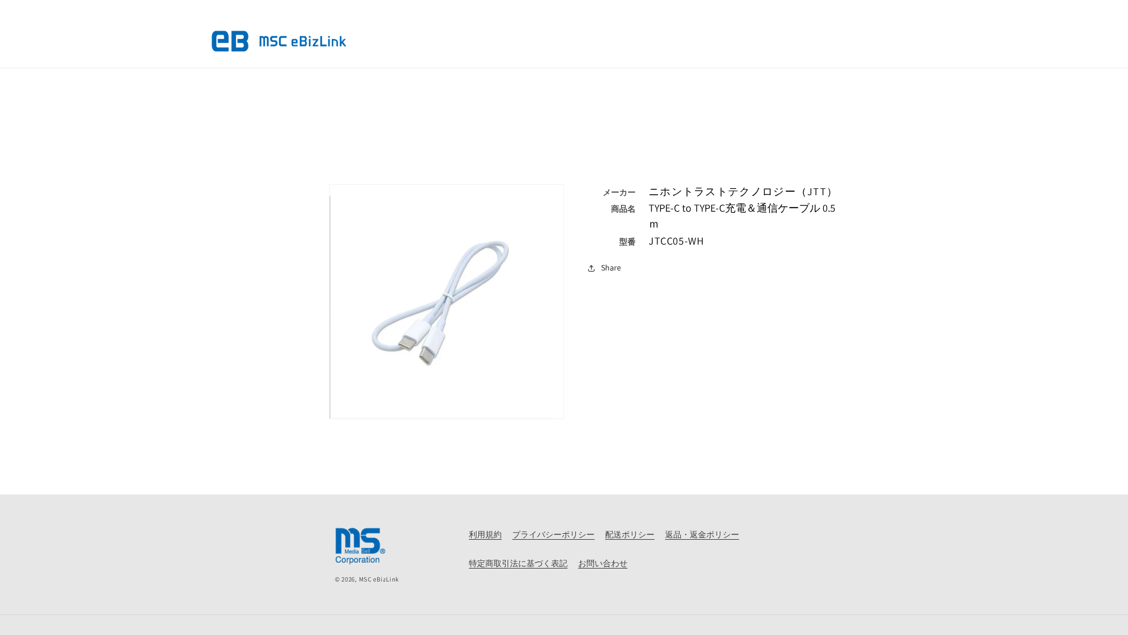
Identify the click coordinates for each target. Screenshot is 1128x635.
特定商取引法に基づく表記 (518, 563)
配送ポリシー (629, 534)
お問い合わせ (602, 563)
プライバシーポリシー (553, 534)
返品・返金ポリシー (702, 534)
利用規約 (485, 534)
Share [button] (611, 267)
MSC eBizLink (379, 579)
